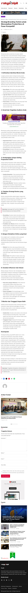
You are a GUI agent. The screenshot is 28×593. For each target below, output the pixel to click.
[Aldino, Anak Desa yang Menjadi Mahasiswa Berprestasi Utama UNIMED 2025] (5, 528)
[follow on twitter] (9, 580)
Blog (7, 19)
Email (2, 459)
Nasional (10, 8)
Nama (3, 453)
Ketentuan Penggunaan (6, 586)
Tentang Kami (15, 586)
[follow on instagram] (4, 580)
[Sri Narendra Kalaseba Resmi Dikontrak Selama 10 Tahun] (5, 548)
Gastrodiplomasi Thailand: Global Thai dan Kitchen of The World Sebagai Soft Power (17, 532)
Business (4, 514)
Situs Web (3, 465)
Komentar (3, 438)
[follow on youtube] (6, 580)
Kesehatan (21, 8)
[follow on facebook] (1, 580)
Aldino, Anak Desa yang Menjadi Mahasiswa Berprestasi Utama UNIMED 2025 (17, 526)
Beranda (3, 19)
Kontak (20, 586)
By (1, 29)
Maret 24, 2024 (8, 29)
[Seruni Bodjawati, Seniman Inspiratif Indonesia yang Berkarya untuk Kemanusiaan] (5, 541)
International (4, 8)
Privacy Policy (4, 588)
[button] (23, 3)
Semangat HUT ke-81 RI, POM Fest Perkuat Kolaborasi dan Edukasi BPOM (11, 417)
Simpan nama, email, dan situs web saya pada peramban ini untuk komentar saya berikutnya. (13, 471)
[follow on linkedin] (11, 580)
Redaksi (9, 588)
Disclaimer (14, 588)
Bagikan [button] (4, 32)
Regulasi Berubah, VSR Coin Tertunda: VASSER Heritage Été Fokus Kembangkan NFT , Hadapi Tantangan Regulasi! (13, 518)
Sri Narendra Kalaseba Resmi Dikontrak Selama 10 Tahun (16, 545)
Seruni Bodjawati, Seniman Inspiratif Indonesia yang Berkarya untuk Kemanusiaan (18, 539)
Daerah (15, 8)
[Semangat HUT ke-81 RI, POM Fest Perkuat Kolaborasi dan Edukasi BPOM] (14, 414)
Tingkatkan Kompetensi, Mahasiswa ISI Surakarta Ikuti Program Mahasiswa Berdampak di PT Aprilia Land (14, 370)
